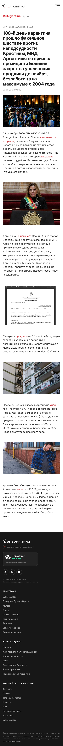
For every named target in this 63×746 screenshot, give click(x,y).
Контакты (7, 689)
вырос (20, 489)
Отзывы (6, 693)
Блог (5, 707)
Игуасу (6, 610)
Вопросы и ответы (12, 698)
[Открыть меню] (57, 5)
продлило (22, 336)
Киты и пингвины (11, 614)
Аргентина (8, 715)
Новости (7, 702)
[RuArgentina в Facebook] (5, 572)
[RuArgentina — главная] (13, 5)
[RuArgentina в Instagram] (12, 572)
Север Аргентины (11, 628)
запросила (46, 156)
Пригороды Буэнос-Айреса (16, 601)
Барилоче (7, 623)
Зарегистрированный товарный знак (19, 547)
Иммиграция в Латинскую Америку (20, 652)
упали (53, 405)
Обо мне (7, 647)
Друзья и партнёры (12, 711)
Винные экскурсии (12, 632)
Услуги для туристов (13, 656)
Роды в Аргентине (11, 669)
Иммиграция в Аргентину (15, 665)
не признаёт (24, 236)
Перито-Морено (10, 619)
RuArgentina (12, 16)
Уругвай (6, 606)
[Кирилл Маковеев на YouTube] (19, 572)
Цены (5, 660)
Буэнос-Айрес (9, 597)
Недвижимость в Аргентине (16, 674)
